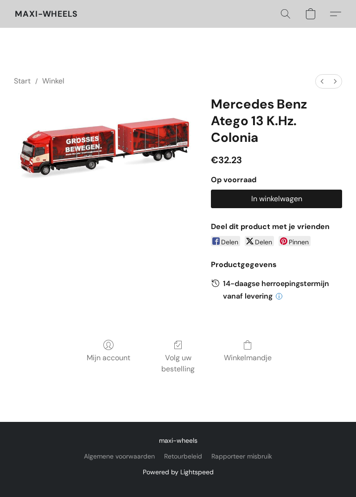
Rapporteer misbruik (241, 456)
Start (22, 81)
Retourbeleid (183, 456)
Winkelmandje (248, 358)
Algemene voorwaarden (119, 456)
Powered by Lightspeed (178, 472)
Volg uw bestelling (178, 363)
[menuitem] (322, 81)
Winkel (53, 81)
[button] (46, 14)
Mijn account (108, 358)
